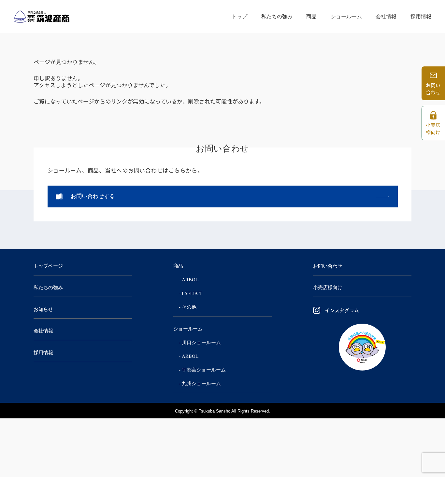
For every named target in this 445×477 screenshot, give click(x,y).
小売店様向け (327, 287)
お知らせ (43, 309)
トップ (239, 16)
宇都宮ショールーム (204, 370)
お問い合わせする (93, 196)
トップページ (48, 266)
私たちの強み (277, 16)
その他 (189, 307)
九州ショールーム (201, 383)
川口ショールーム (201, 342)
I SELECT (192, 293)
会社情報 (386, 16)
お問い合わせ (327, 266)
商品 (311, 16)
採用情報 (420, 16)
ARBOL (190, 280)
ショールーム (346, 16)
